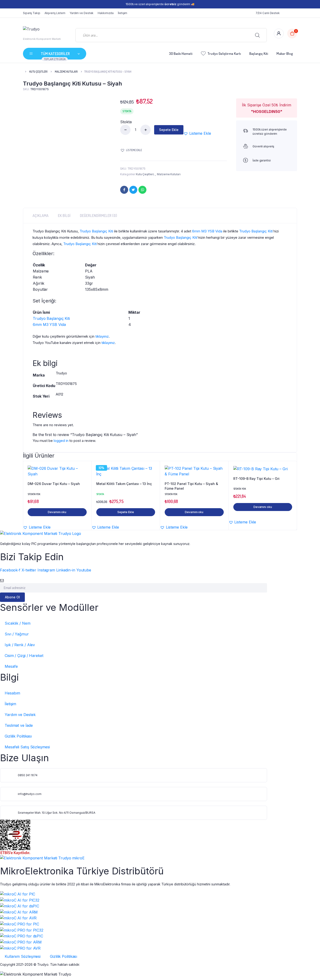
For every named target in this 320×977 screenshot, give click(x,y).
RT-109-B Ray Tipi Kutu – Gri (256, 479)
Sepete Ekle (169, 130)
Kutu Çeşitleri (38, 71)
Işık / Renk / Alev (20, 644)
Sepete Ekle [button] (125, 512)
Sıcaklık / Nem (17, 623)
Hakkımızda (106, 13)
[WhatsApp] (142, 190)
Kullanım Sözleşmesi (23, 956)
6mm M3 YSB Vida (207, 231)
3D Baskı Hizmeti (180, 53)
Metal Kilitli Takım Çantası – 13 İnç (124, 484)
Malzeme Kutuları (66, 71)
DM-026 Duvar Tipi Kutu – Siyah (54, 484)
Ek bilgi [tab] (64, 215)
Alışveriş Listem (55, 13)
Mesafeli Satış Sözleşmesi (27, 747)
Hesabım (12, 693)
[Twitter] (133, 190)
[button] (197, 133)
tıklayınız (102, 336)
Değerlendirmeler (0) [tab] (98, 215)
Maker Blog (284, 53)
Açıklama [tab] (40, 215)
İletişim (122, 13)
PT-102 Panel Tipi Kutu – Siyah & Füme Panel (191, 486)
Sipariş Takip (31, 13)
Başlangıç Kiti (258, 53)
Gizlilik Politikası (18, 736)
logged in (61, 440)
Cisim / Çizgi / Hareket (24, 655)
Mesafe (11, 666)
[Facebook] (124, 190)
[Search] (257, 35)
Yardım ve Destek (81, 13)
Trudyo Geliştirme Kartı (224, 53)
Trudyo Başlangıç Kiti (96, 231)
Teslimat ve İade (19, 725)
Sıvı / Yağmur (17, 634)
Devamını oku (57, 512)
